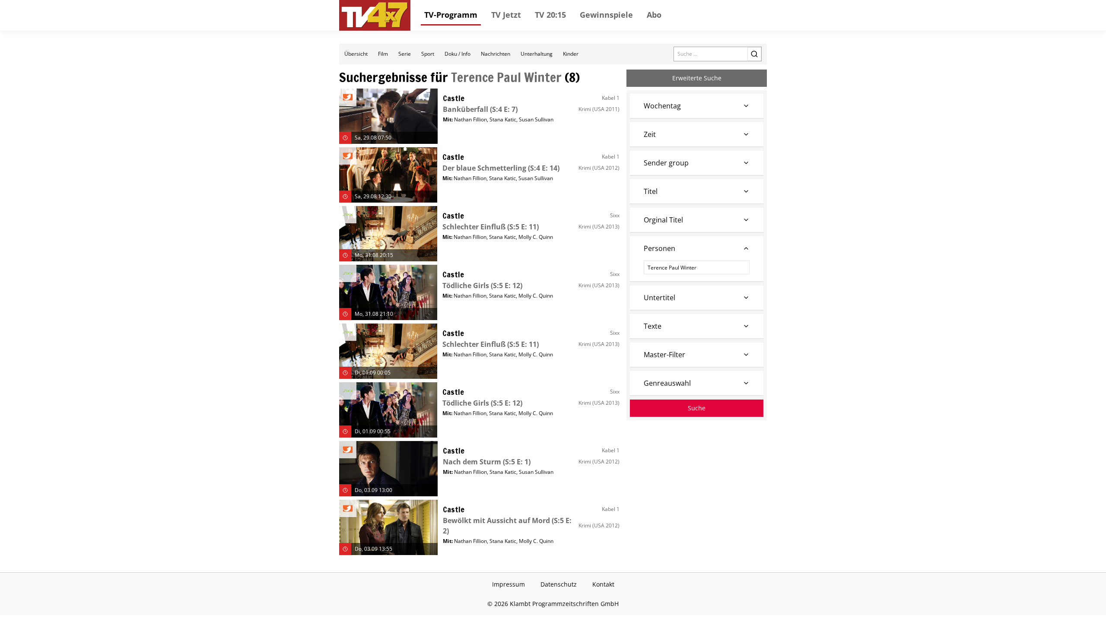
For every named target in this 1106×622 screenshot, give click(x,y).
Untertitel (659, 297)
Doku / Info (457, 53)
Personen (659, 248)
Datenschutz (558, 584)
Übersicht (356, 53)
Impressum (508, 584)
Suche (697, 408)
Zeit (650, 134)
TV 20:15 (550, 15)
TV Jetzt (506, 15)
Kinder (570, 53)
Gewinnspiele (606, 15)
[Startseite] (374, 15)
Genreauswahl (667, 383)
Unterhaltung (537, 53)
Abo (654, 15)
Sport (427, 53)
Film (383, 53)
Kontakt (603, 584)
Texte (652, 326)
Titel (651, 191)
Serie (404, 53)
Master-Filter (664, 354)
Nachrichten (495, 53)
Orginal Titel (663, 220)
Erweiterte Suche (696, 78)
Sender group (666, 163)
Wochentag (662, 106)
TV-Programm (450, 15)
